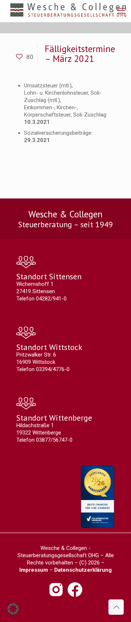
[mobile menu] (121, 11)
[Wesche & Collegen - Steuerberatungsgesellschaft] (68, 11)
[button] (13, 609)
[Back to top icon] (116, 607)
